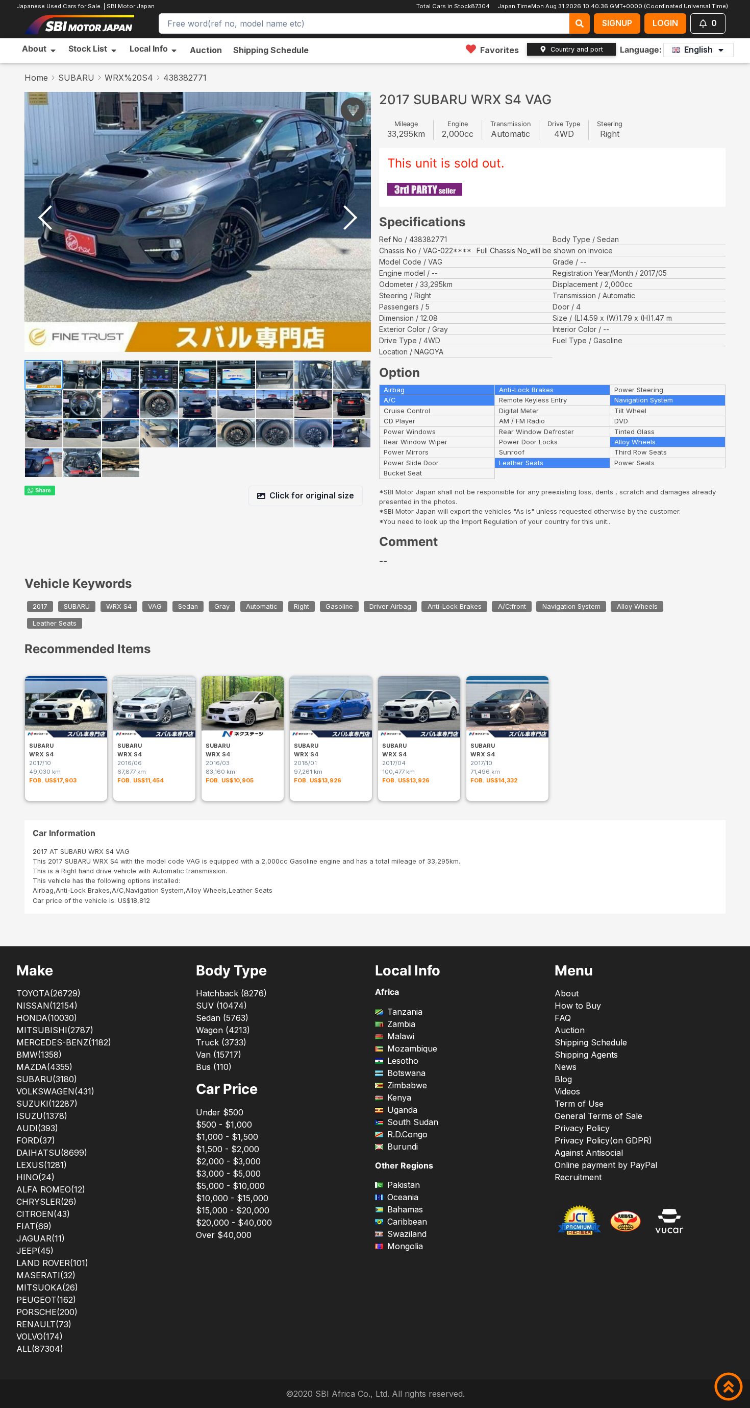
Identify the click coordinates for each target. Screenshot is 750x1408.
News (566, 1067)
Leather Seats (55, 623)
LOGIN (665, 23)
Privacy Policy (582, 1128)
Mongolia (405, 1246)
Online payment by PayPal (606, 1165)
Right (301, 606)
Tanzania (404, 1012)
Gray (222, 606)
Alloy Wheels (637, 606)
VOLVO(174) (39, 1336)
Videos (567, 1091)
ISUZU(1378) (41, 1116)
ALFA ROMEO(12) (50, 1189)
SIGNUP (617, 23)
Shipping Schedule (271, 50)
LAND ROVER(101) (52, 1263)
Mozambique (412, 1048)
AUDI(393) (37, 1128)
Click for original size (311, 495)
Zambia (401, 1024)
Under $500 (219, 1112)
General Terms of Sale (598, 1116)
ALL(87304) (39, 1349)
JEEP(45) (35, 1251)
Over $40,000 (224, 1235)
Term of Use (579, 1104)
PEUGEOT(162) (46, 1300)
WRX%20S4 (129, 78)
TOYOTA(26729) (48, 993)
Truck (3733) (221, 1042)
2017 (40, 606)
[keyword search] (579, 23)
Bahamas (405, 1209)
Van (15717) (218, 1054)
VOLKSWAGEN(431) (55, 1091)
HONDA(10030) (46, 1018)
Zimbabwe (407, 1085)
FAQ (563, 1018)
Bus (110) (214, 1067)
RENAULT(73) (43, 1324)
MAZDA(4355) (44, 1067)
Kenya (399, 1097)
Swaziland (407, 1234)
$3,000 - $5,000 (228, 1173)
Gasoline (339, 606)
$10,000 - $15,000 (232, 1198)
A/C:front (512, 606)
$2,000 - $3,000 (228, 1161)
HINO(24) (35, 1177)
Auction (206, 50)
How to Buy (578, 1005)
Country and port (577, 49)
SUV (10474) (221, 1005)
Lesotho (402, 1061)
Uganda (402, 1110)
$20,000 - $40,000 (234, 1223)
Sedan (188, 606)
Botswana (406, 1073)
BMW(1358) (39, 1054)
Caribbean (407, 1221)
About (567, 993)
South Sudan (412, 1122)
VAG (155, 606)
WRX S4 (119, 606)
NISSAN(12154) (47, 1005)
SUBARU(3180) (46, 1079)
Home (36, 78)
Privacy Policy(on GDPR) (603, 1140)
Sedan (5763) (222, 1018)
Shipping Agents (586, 1054)
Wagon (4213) (223, 1030)
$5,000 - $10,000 (230, 1186)
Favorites (499, 50)
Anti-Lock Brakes (455, 606)
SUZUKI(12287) (47, 1104)
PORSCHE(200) (47, 1312)
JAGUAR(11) (40, 1238)
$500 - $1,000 (224, 1124)
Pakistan (403, 1185)
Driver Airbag (390, 606)
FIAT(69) (34, 1226)
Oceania (402, 1197)
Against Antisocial (589, 1153)
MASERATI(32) (46, 1275)
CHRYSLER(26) (46, 1202)
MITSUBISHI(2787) (54, 1030)
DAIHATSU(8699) (51, 1153)
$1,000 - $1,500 (227, 1137)
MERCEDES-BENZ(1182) (63, 1042)
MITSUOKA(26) (47, 1287)
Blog (563, 1079)
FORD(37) (35, 1140)
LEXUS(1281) (41, 1165)
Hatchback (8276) (231, 993)
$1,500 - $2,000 (227, 1149)
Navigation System (571, 606)
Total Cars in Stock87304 (454, 6)
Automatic (262, 606)
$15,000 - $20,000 (232, 1210)
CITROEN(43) (43, 1214)
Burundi (402, 1146)
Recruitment (578, 1177)
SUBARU (76, 78)
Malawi (400, 1036)
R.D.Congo (407, 1134)
